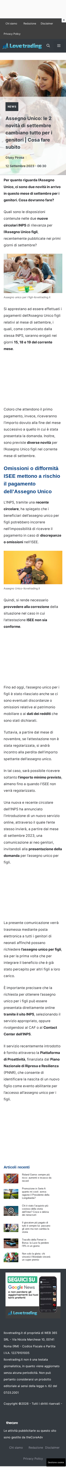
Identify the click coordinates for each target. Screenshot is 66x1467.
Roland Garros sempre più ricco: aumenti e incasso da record (36, 1177)
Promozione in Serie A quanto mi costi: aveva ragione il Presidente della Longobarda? (35, 1193)
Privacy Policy (12, 33)
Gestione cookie (56, 1462)
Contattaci (11, 1410)
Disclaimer (47, 23)
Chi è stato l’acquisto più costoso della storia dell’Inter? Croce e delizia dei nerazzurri (35, 1210)
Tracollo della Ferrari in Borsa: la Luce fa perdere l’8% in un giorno (35, 1242)
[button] (48, 46)
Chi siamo (11, 23)
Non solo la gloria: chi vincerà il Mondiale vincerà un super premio (36, 1256)
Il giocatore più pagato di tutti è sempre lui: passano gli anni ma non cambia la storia (36, 1227)
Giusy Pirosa (15, 157)
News (12, 106)
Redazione (29, 23)
